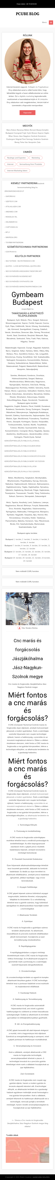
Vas (26, 142)
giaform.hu (10, 196)
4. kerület (43, 539)
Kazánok (40, 183)
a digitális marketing (26, 96)
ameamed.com (11, 212)
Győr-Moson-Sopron (35, 133)
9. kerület (33, 545)
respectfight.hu (27, 309)
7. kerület (16, 545)
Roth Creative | (35, 1177)
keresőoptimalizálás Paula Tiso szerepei (22, 472)
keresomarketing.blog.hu (28, 187)
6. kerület (31, 542)
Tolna (22, 142)
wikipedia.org (11, 237)
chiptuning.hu (12, 227)
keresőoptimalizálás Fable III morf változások (24, 461)
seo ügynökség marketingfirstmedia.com (24, 287)
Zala (38, 142)
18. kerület (32, 555)
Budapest (10, 133)
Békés (27, 130)
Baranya (20, 130)
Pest (24, 139)
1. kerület (17, 539)
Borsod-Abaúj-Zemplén (39, 130)
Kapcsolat (27, 113)
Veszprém (32, 142)
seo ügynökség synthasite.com (19, 281)
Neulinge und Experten (16, 158)
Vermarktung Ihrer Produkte (30, 164)
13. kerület (17, 552)
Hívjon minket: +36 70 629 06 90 (27, 4)
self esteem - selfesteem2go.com (20, 261)
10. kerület (42, 545)
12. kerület (30, 549)
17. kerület (22, 555)
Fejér (24, 133)
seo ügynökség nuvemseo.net (19, 276)
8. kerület (25, 545)
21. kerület (36, 558)
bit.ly (8, 232)
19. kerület (17, 558)
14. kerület (26, 552)
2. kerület (26, 539)
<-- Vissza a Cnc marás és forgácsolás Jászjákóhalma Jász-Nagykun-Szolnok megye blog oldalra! (27, 1123)
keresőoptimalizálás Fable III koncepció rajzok (24, 456)
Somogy (29, 139)
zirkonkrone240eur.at (14, 191)
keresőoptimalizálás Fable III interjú (20, 451)
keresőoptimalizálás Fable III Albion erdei (22, 446)
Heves (16, 136)
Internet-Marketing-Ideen (17, 171)
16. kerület (45, 552)
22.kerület (46, 558)
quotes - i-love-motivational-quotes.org (23, 266)
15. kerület (36, 552)
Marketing (36, 158)
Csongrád (18, 133)
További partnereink (14, 242)
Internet (10, 164)
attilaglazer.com (13, 207)
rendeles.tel (11, 217)
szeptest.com (11, 201)
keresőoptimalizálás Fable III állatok (20, 466)
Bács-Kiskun (12, 130)
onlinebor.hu (11, 222)
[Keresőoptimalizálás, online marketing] (27, 14)
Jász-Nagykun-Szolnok (28, 136)
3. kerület (34, 539)
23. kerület (27, 561)
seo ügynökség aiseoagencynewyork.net (24, 271)
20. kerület (27, 558)
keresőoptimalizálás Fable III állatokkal (22, 441)
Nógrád (19, 139)
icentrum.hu (11, 252)
